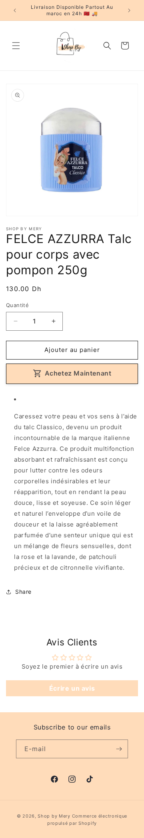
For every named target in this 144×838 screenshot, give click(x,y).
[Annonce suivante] (129, 10)
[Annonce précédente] (15, 10)
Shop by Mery (54, 816)
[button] (16, 45)
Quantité (17, 305)
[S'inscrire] (119, 749)
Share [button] (23, 591)
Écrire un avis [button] (72, 688)
